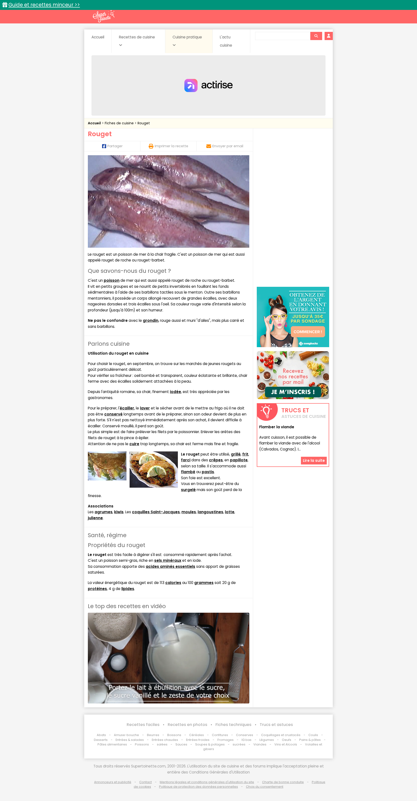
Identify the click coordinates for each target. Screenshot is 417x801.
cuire (134, 443)
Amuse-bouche (126, 735)
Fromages (225, 740)
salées (162, 744)
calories (173, 582)
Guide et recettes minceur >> (44, 4)
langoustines (210, 511)
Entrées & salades (130, 740)
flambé (188, 471)
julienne (95, 517)
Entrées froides (197, 740)
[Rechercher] (316, 36)
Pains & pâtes (310, 740)
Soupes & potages (210, 744)
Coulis (313, 735)
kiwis (119, 511)
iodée (175, 391)
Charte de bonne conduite (283, 782)
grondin (150, 320)
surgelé (188, 489)
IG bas (246, 740)
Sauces (181, 744)
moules (188, 511)
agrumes (103, 511)
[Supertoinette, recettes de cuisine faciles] (103, 16)
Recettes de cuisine (137, 37)
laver (145, 408)
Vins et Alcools (285, 744)
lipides (127, 588)
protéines (97, 588)
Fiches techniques (233, 724)
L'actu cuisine (226, 41)
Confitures (220, 735)
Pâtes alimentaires (112, 744)
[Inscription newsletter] (293, 375)
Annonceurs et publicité (112, 782)
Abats (101, 735)
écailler (127, 408)
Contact (145, 782)
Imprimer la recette (171, 146)
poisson (111, 280)
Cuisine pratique (187, 37)
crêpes (216, 460)
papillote (239, 460)
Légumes (266, 740)
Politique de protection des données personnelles (198, 787)
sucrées (239, 744)
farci (185, 460)
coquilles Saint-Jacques (156, 511)
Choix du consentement (264, 787)
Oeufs (287, 740)
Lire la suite (314, 460)
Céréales (196, 735)
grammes (204, 582)
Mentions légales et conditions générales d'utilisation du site (207, 782)
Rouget (144, 123)
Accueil (97, 37)
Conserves (244, 735)
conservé (113, 414)
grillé (236, 454)
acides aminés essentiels (170, 566)
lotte (229, 511)
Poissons (142, 744)
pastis (208, 471)
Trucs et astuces (276, 724)
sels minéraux (167, 560)
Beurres (153, 735)
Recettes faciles (143, 724)
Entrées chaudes (165, 740)
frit (245, 454)
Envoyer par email (227, 146)
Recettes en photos (187, 724)
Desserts (101, 740)
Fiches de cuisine (120, 123)
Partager (115, 146)
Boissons (174, 735)
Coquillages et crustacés (280, 735)
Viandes (259, 744)
